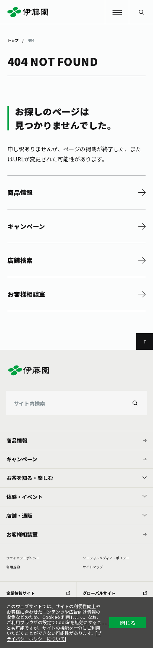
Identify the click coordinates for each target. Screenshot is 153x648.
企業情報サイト (20, 593)
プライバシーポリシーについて (54, 635)
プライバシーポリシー (23, 558)
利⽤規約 (13, 567)
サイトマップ (93, 567)
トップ (13, 39)
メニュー (117, 12)
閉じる (128, 622)
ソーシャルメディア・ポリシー (106, 558)
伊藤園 (76, 12)
